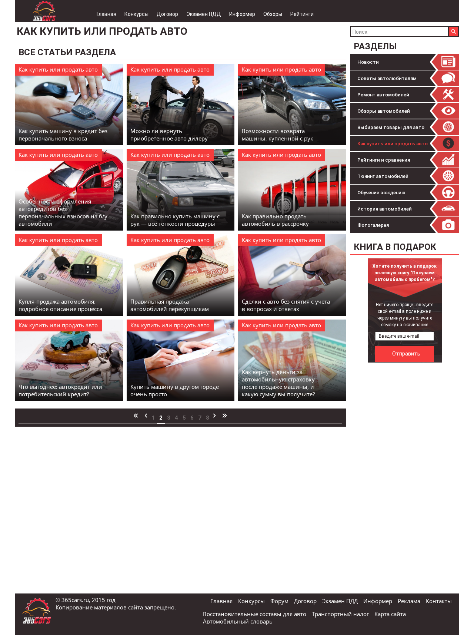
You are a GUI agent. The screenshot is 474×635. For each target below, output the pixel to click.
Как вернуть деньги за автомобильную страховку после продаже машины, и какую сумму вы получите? (278, 383)
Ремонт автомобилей (383, 94)
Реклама (409, 601)
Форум (279, 601)
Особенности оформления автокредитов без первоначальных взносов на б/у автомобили (63, 212)
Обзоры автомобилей (383, 111)
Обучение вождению (381, 192)
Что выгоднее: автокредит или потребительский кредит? (60, 390)
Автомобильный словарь (238, 621)
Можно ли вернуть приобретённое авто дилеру (169, 134)
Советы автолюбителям (387, 78)
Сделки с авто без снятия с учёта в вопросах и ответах (286, 305)
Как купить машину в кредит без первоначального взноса (63, 134)
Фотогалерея (373, 225)
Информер (242, 14)
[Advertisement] (405, 477)
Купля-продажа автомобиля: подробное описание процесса (60, 305)
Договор (167, 14)
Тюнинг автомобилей (382, 176)
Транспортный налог (340, 614)
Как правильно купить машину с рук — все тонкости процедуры (175, 219)
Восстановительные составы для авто (254, 614)
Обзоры (272, 14)
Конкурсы (136, 14)
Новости (368, 62)
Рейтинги (302, 14)
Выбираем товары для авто (390, 127)
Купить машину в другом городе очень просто (174, 390)
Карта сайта (390, 614)
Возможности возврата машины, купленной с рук (277, 134)
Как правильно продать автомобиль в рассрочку (275, 219)
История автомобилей (384, 209)
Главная (106, 14)
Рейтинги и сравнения (383, 160)
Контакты (439, 601)
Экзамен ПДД (203, 14)
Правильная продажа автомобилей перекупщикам (169, 305)
